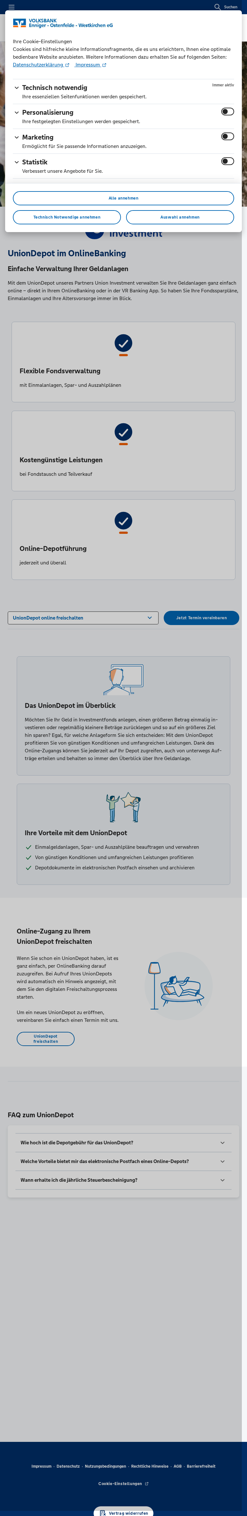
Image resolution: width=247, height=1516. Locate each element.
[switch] (227, 111)
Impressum (87, 65)
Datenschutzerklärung (38, 65)
